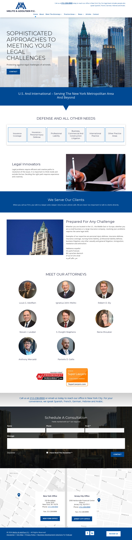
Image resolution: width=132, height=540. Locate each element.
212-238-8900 (66, 3)
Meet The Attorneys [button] (53, 14)
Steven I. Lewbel (27, 332)
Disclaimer (11, 452)
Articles (88, 14)
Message (10, 436)
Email (88, 426)
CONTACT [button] (13, 71)
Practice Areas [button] (69, 14)
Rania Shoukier (104, 332)
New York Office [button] (50, 518)
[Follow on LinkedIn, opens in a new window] (92, 533)
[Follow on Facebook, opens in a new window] (87, 533)
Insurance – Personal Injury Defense (36, 134)
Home (35, 14)
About (41, 14)
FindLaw (69, 535)
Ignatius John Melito (66, 303)
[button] (130, 527)
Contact (96, 14)
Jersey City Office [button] (82, 519)
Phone (48, 426)
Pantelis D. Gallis (66, 359)
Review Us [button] (113, 534)
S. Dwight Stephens (66, 332)
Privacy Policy (30, 535)
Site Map (20, 535)
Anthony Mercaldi (28, 359)
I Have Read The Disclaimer (60, 453)
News (80, 14)
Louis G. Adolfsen (27, 303)
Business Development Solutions (50, 535)
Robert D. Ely (104, 303)
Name (9, 426)
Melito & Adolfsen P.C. (20, 532)
